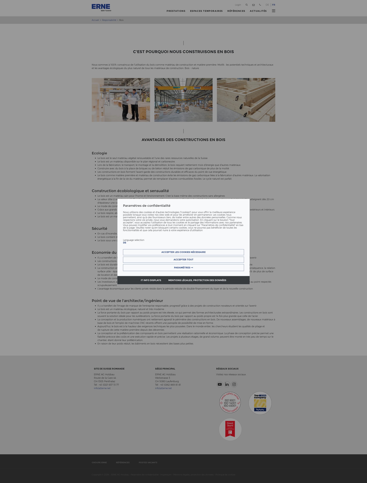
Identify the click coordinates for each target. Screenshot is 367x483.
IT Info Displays (151, 280)
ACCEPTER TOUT (183, 259)
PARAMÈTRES (182, 267)
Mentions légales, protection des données (197, 280)
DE (124, 242)
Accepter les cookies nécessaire (183, 252)
